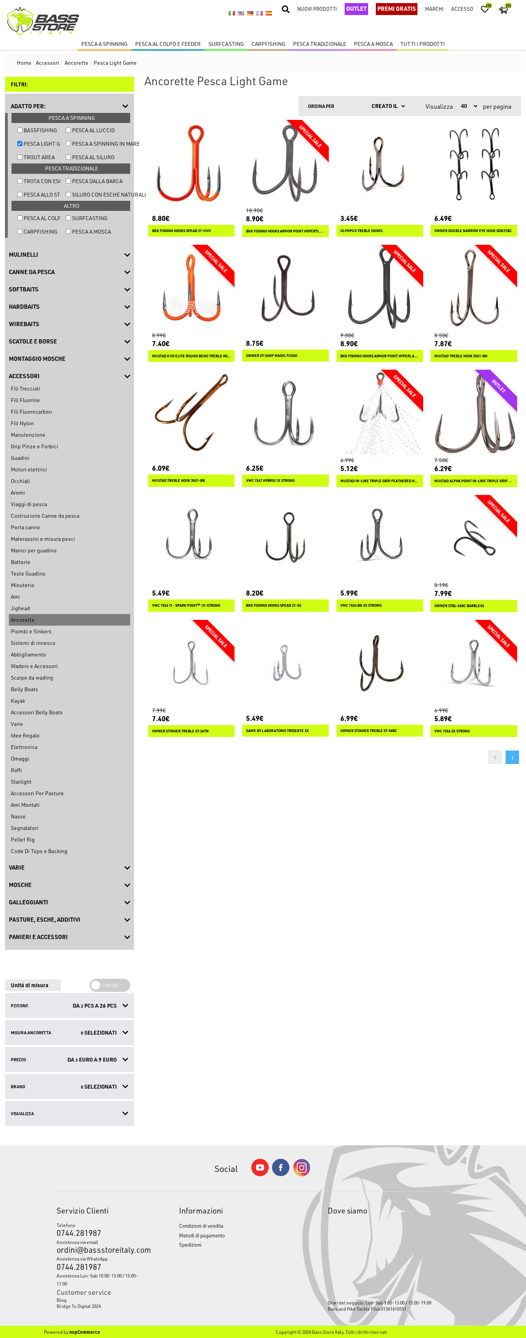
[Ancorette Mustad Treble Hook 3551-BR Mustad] (191, 413)
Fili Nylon (22, 423)
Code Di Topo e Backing (39, 851)
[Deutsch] (250, 13)
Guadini (20, 457)
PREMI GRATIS (396, 8)
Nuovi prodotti (317, 8)
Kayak (18, 700)
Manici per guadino (34, 550)
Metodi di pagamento (202, 1235)
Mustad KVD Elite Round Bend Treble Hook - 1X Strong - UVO (191, 356)
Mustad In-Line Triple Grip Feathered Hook (379, 481)
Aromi (18, 492)
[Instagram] (301, 1174)
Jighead (20, 608)
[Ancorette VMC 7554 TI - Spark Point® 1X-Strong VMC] (191, 538)
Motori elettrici (29, 469)
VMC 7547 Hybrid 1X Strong (270, 480)
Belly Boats (24, 689)
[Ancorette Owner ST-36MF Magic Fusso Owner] (285, 288)
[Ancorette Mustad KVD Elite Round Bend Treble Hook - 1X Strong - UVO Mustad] (191, 288)
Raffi (16, 770)
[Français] (259, 13)
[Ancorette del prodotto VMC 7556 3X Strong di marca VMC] (474, 663)
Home (24, 62)
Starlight (21, 781)
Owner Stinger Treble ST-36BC (368, 731)
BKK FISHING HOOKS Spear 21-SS (273, 605)
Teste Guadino (28, 573)
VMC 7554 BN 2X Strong (361, 605)
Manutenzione (28, 434)
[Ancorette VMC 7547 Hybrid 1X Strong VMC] (285, 413)
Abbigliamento (28, 654)
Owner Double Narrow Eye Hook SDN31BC (473, 231)
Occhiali (20, 481)
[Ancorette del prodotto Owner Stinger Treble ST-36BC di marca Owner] (380, 663)
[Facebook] (281, 1174)
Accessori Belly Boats (37, 712)
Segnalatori (25, 827)
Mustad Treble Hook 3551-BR (178, 480)
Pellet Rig (23, 839)
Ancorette (23, 619)
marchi (434, 8)
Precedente (495, 757)
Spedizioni (190, 1244)
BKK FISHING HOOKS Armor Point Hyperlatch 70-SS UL (379, 356)
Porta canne (25, 527)
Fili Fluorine (25, 400)
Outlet (356, 8)
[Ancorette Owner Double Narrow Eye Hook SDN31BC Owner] (474, 163)
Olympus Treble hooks (361, 231)
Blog (62, 1300)
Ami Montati (25, 804)
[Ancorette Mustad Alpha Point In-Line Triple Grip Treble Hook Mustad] (474, 413)
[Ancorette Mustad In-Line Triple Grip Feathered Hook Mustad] (380, 413)
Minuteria (22, 585)
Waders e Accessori (34, 666)
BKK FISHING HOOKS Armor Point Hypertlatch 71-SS (285, 231)
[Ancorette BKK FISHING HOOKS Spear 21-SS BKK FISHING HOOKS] (285, 538)
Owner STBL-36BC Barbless (459, 606)
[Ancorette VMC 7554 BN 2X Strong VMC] (380, 538)
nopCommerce (84, 1332)
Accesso (462, 8)
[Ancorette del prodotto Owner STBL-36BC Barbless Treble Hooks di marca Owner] (474, 538)
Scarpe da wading (32, 677)
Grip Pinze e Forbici (34, 446)
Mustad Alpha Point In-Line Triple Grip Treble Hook (473, 481)
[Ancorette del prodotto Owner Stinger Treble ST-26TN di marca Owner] (191, 663)
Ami (15, 596)
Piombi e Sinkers (31, 631)
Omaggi (20, 758)
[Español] (268, 13)
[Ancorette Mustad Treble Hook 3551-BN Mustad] (474, 288)
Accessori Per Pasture (37, 793)
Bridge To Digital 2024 (79, 1306)
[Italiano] (231, 13)
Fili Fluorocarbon (31, 411)
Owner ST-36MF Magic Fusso (271, 355)
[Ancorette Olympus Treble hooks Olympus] (380, 163)
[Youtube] (260, 1174)
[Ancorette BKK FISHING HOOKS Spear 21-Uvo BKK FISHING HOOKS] (191, 163)
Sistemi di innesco (33, 642)
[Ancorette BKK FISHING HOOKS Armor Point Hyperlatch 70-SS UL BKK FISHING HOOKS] (380, 288)
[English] (241, 13)
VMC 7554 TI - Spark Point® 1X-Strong (186, 605)
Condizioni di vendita (201, 1225)
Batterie (20, 561)
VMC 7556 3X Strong (452, 731)
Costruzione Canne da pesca (45, 515)
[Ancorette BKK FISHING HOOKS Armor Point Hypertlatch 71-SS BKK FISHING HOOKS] (285, 163)
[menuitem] (102, 1300)
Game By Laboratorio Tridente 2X (277, 731)
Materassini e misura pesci (43, 538)
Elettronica (24, 747)
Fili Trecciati (25, 388)
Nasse (18, 816)
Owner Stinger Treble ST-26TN (180, 731)
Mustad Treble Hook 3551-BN (460, 356)
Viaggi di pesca (29, 504)
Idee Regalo (25, 735)
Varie (17, 723)
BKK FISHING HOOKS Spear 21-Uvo (181, 231)
